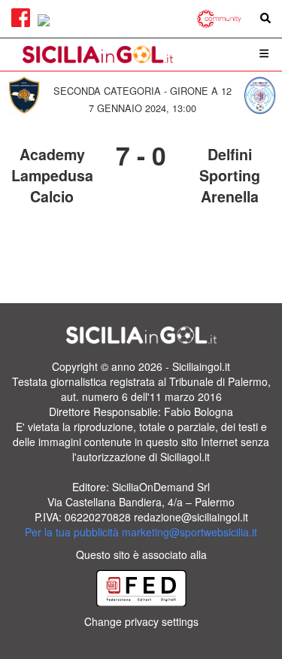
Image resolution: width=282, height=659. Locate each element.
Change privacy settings (141, 621)
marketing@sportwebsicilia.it (189, 531)
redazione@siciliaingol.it (191, 516)
